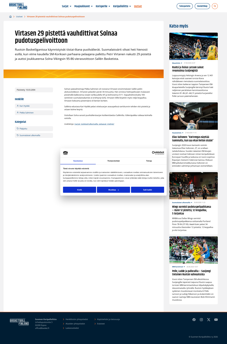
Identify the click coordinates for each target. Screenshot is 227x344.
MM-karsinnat (177, 267)
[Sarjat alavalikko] (70, 6)
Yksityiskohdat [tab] (113, 161)
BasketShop (202, 6)
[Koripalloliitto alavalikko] (130, 6)
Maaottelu (176, 63)
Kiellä (79, 190)
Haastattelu (176, 133)
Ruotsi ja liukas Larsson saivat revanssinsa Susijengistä (188, 69)
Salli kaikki (147, 190)
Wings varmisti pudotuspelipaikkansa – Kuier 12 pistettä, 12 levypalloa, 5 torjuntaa (191, 210)
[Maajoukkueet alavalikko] (91, 6)
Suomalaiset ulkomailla (30, 135)
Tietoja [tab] (149, 161)
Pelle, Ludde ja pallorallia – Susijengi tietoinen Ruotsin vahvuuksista (191, 273)
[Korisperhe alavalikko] (109, 6)
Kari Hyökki (25, 106)
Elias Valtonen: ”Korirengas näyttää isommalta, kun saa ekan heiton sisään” (192, 138)
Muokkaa (112, 190)
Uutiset (19, 16)
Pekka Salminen (27, 112)
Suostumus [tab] (78, 161)
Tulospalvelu (184, 6)
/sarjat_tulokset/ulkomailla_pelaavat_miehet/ (94, 124)
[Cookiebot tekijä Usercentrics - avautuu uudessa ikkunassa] (153, 153)
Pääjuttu (23, 128)
